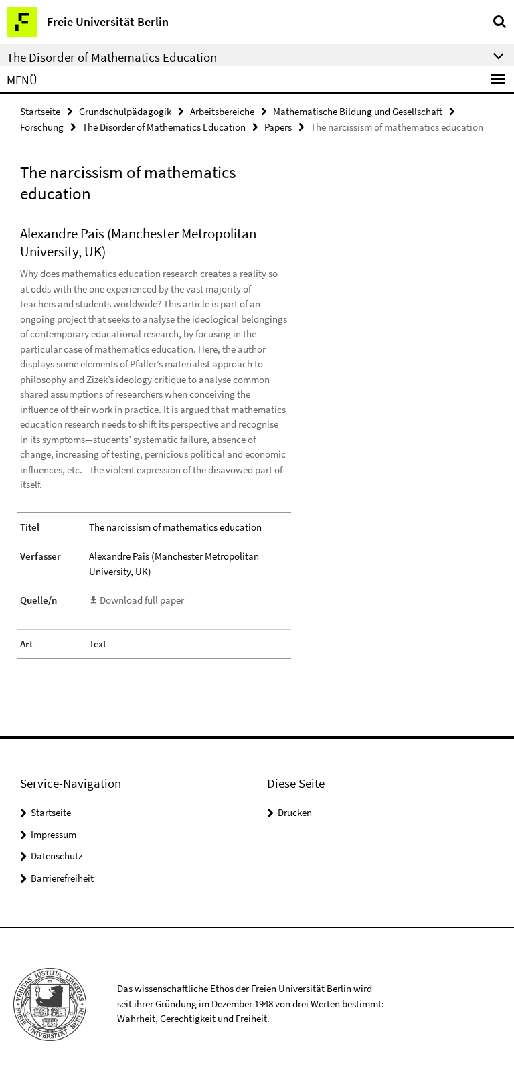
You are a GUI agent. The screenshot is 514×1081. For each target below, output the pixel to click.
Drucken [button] (295, 812)
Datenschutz (56, 855)
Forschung (42, 126)
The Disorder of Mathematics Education (164, 126)
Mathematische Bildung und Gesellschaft (357, 111)
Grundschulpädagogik (125, 111)
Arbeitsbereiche (222, 111)
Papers (278, 126)
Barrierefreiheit (62, 877)
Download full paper (142, 600)
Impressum (53, 834)
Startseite (40, 111)
